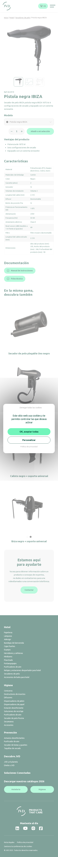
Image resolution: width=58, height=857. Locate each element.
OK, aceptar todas (29, 431)
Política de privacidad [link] (29, 446)
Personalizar (29, 440)
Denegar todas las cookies (31, 408)
